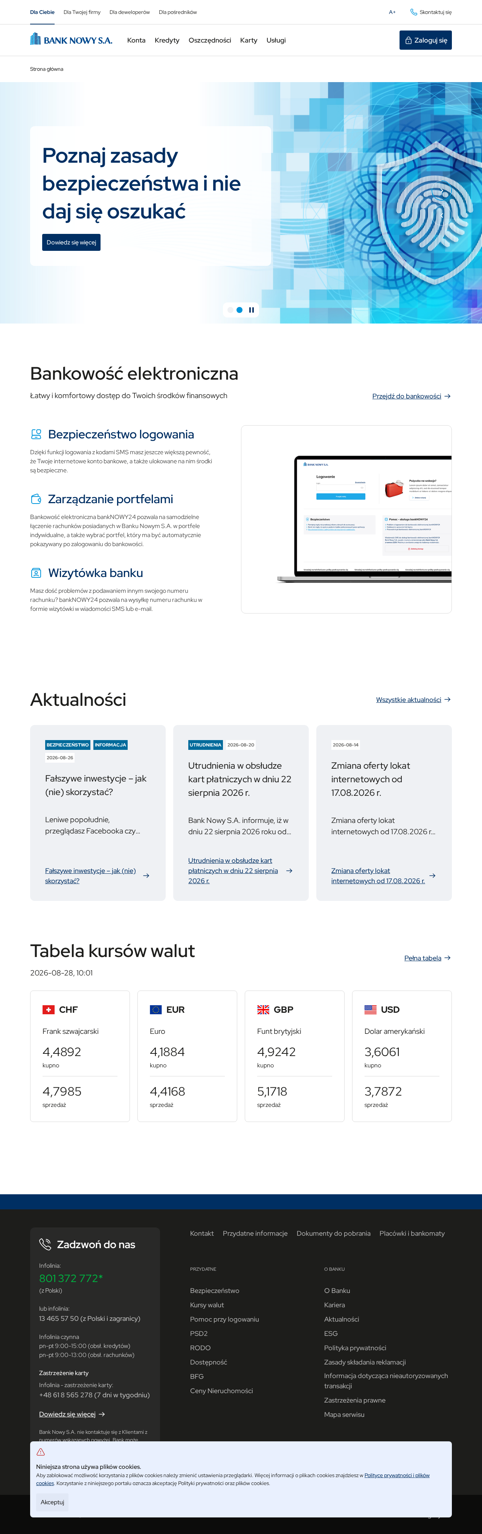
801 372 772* (71, 1278)
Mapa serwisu (344, 1414)
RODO (200, 1347)
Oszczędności (210, 40)
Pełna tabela (422, 958)
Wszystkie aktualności (408, 699)
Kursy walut (207, 1304)
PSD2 (199, 1333)
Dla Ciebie (42, 12)
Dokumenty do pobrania (334, 1233)
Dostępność (208, 1362)
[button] (230, 309)
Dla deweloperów (130, 12)
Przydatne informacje (255, 1233)
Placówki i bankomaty (412, 1233)
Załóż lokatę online (74, 257)
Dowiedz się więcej (67, 1414)
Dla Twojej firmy (82, 12)
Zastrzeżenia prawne (355, 1400)
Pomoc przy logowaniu (224, 1319)
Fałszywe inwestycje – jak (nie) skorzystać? (98, 876)
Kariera (334, 1304)
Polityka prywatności (355, 1347)
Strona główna (46, 69)
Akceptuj (52, 1502)
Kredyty (167, 40)
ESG (331, 1333)
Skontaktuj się (436, 12)
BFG (197, 1376)
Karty (249, 40)
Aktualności (341, 1319)
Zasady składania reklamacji (365, 1362)
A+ (394, 14)
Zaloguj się (431, 40)
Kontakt (202, 1233)
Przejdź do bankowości (406, 396)
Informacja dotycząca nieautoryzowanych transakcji (386, 1380)
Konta (136, 40)
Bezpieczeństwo (214, 1290)
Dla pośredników (178, 12)
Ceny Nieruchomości (221, 1390)
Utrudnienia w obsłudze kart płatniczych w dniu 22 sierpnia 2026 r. (241, 870)
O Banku (337, 1290)
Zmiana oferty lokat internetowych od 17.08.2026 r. (384, 876)
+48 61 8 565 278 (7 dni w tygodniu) (94, 1395)
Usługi (276, 40)
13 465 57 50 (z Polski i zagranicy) (89, 1318)
